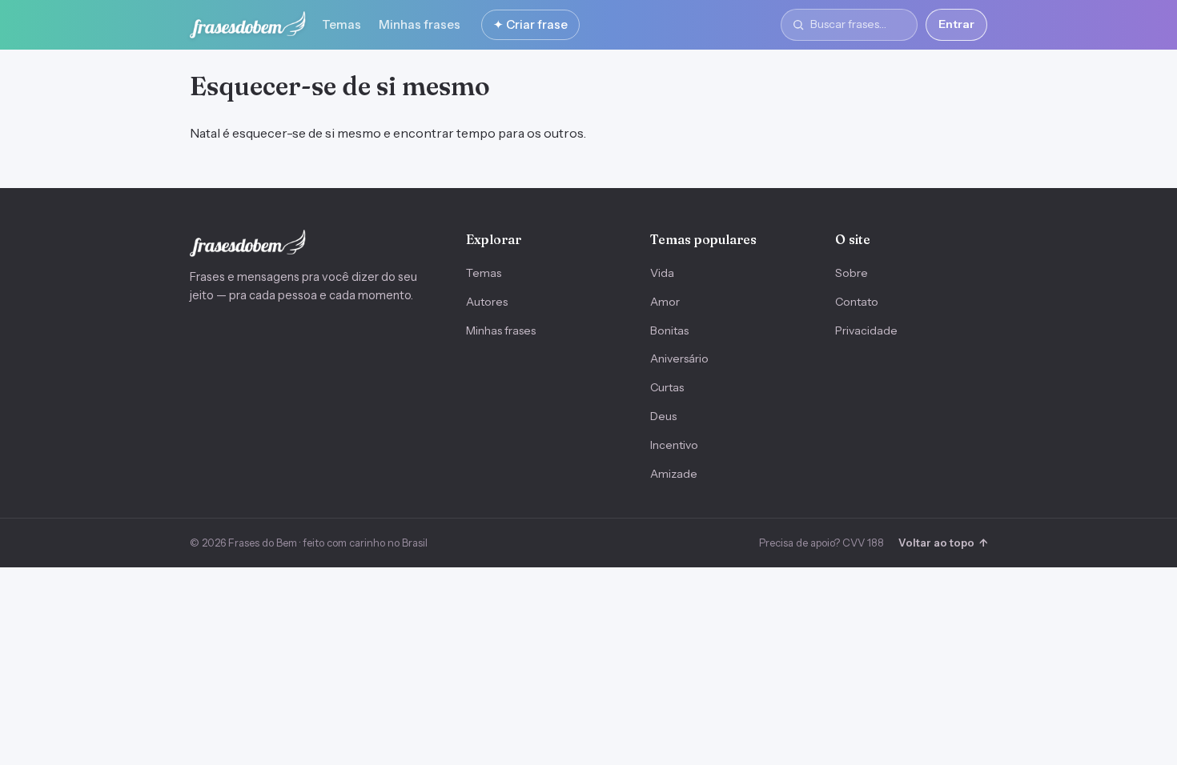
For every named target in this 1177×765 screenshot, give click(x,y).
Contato (856, 301)
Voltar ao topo (942, 542)
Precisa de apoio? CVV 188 (821, 542)
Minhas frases (419, 24)
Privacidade (866, 330)
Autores (487, 301)
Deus (663, 416)
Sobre (851, 273)
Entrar (956, 24)
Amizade (673, 474)
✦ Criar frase (530, 24)
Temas (341, 24)
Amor (665, 301)
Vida (662, 273)
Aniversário (679, 358)
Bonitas (669, 330)
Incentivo (674, 445)
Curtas (667, 387)
